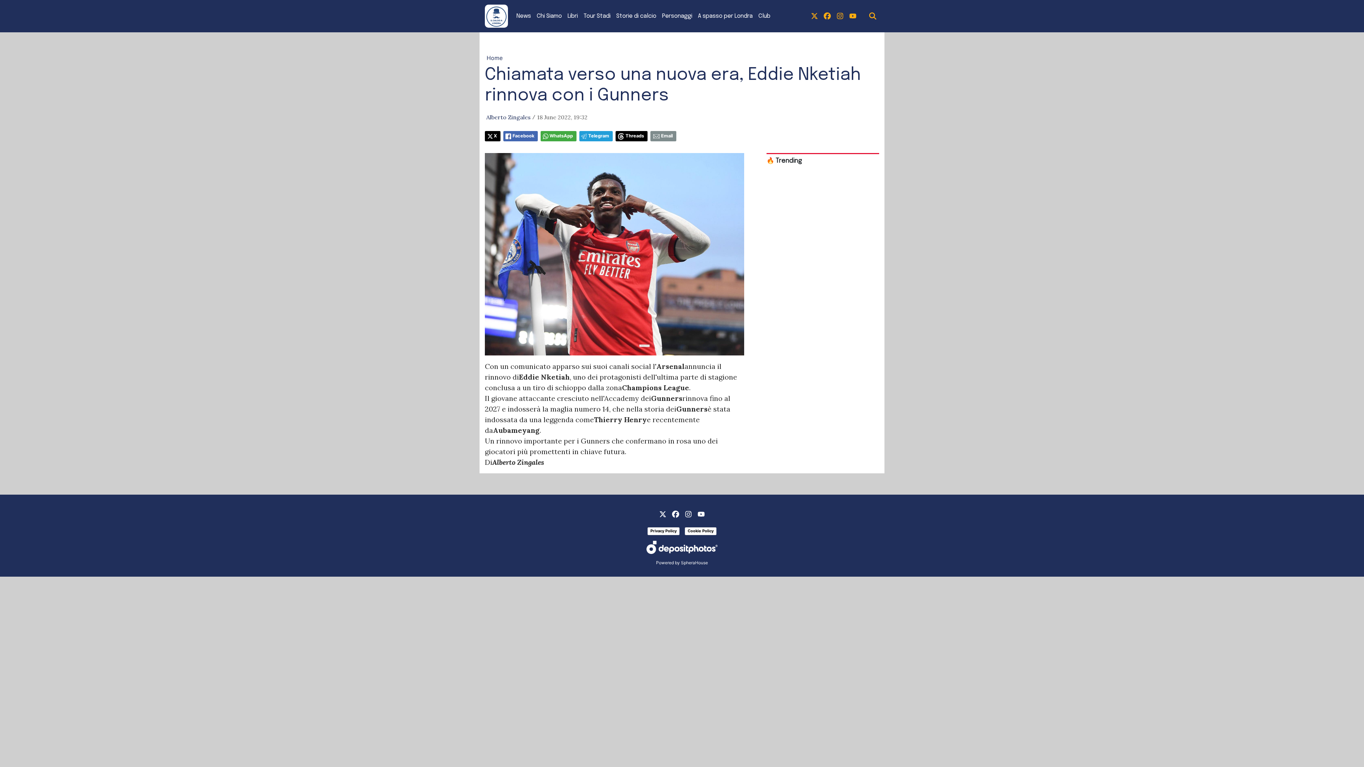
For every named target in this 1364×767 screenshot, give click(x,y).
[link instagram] (840, 16)
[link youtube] (852, 16)
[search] (872, 16)
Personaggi (677, 16)
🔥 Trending (784, 161)
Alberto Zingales (508, 117)
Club (764, 16)
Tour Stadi (597, 16)
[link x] (814, 16)
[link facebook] (827, 16)
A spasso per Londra (725, 16)
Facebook (523, 135)
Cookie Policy (701, 530)
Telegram (598, 135)
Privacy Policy (663, 530)
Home (495, 57)
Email (667, 135)
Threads (635, 135)
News (523, 16)
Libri (573, 16)
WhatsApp (561, 135)
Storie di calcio (636, 16)
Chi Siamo (549, 16)
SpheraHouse (694, 562)
